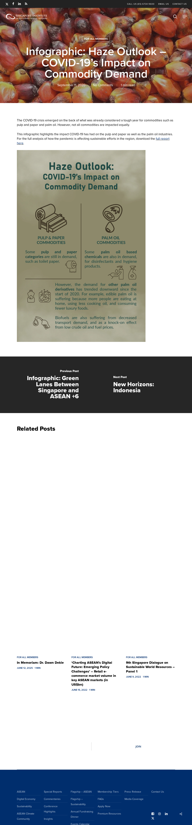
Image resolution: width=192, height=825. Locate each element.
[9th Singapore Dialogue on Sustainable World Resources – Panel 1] (150, 543)
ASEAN (21, 792)
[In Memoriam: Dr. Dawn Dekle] (41, 543)
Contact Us (157, 792)
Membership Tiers (108, 792)
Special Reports (53, 792)
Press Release (132, 792)
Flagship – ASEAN (81, 792)
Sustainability (24, 806)
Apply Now (104, 806)
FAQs (101, 799)
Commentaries (52, 799)
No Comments (103, 85)
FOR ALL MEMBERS (96, 39)
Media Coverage (133, 799)
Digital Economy (26, 799)
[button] (185, 16)
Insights (48, 819)
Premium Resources (109, 813)
